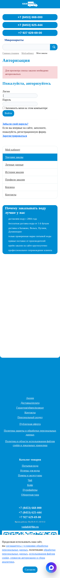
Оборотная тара (30, 494)
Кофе (30, 485)
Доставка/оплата (30, 402)
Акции (30, 398)
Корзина (10, 187)
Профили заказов (15, 179)
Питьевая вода (30, 465)
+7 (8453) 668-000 (30, 17)
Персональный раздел (30, 417)
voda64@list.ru (30, 526)
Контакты (10, 194)
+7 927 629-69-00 (30, 32)
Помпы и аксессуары (30, 475)
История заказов (14, 172)
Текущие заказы (14, 157)
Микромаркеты (14, 40)
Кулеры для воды (30, 470)
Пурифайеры (30, 489)
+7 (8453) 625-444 (30, 25)
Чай (30, 480)
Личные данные (14, 164)
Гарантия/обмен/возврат (30, 407)
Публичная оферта (30, 424)
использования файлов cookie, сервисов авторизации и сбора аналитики (28, 557)
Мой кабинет (12, 149)
